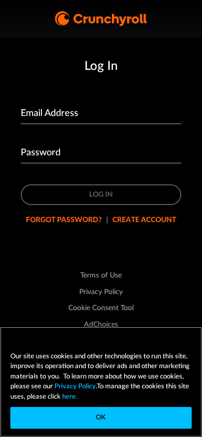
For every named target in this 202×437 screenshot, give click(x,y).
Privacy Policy (75, 386)
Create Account (144, 220)
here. (69, 397)
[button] (101, 308)
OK (101, 417)
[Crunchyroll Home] (101, 18)
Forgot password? (64, 220)
